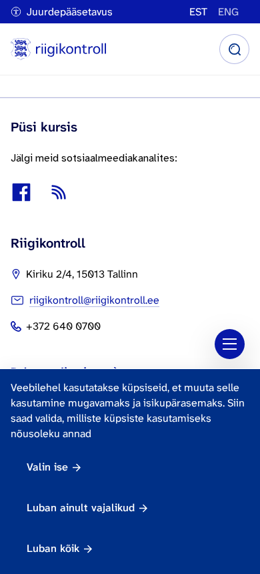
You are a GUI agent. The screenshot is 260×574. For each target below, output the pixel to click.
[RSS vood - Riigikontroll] (58, 192)
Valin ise (47, 467)
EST (198, 12)
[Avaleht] (58, 49)
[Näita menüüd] (230, 344)
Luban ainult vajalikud (81, 508)
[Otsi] (234, 49)
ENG (228, 12)
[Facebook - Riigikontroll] (21, 192)
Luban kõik (53, 548)
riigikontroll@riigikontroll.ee (94, 300)
